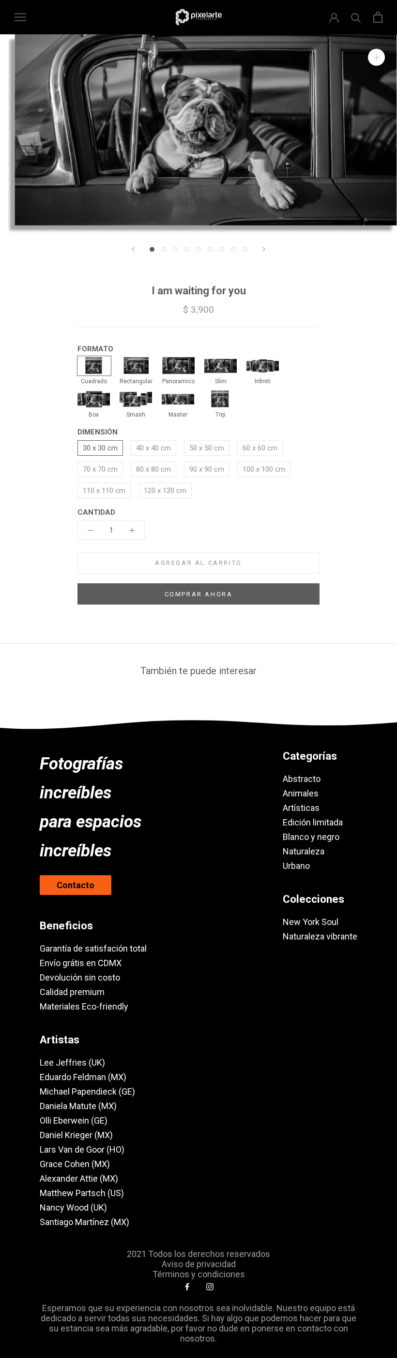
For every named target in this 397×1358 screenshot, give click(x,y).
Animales (301, 793)
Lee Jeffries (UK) (72, 1062)
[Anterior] (133, 249)
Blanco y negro (311, 837)
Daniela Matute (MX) (78, 1106)
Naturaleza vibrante (320, 936)
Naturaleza (303, 851)
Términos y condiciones (199, 1274)
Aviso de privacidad (199, 1264)
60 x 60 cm (260, 448)
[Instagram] (210, 1286)
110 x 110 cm (104, 490)
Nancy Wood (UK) (73, 1207)
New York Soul (310, 922)
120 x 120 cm (165, 490)
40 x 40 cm (153, 448)
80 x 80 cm (153, 469)
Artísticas (301, 808)
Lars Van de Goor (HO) (82, 1149)
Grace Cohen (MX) (75, 1164)
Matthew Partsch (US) (82, 1193)
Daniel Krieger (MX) (76, 1135)
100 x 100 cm (264, 469)
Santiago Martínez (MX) (84, 1222)
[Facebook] (187, 1286)
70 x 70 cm (100, 469)
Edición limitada (313, 822)
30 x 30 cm (100, 448)
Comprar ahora (199, 594)
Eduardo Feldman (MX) (83, 1077)
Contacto (75, 885)
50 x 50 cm (206, 448)
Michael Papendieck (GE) (87, 1091)
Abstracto (302, 779)
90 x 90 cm (206, 469)
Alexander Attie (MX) (79, 1178)
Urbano (296, 866)
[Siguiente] (263, 249)
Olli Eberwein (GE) (73, 1120)
